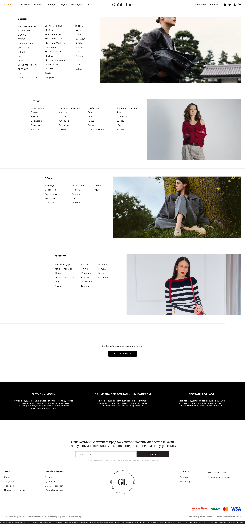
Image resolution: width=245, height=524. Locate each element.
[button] (222, 477)
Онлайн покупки (54, 471)
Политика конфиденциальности (200, 517)
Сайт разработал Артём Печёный (228, 517)
